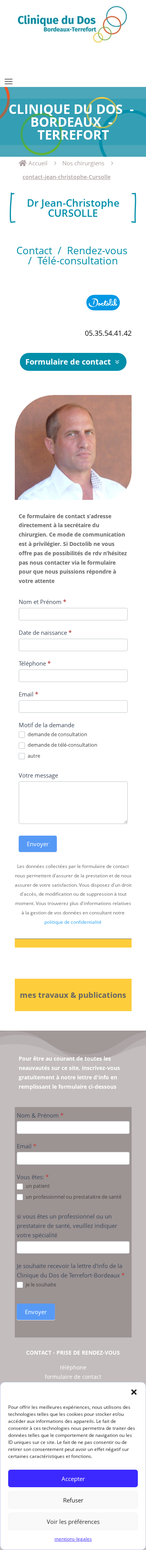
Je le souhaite (40, 1284)
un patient (37, 1186)
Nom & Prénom (40, 1115)
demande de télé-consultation (61, 745)
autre (33, 756)
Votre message (38, 775)
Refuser (73, 1500)
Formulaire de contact (68, 361)
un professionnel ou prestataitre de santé (73, 1197)
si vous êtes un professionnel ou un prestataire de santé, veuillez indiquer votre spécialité (67, 1225)
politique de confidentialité (73, 922)
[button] (134, 1392)
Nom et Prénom (42, 602)
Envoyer (38, 844)
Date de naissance (45, 632)
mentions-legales (73, 1539)
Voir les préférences (73, 1521)
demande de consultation (56, 734)
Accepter (73, 1479)
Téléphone (35, 663)
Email (28, 694)
